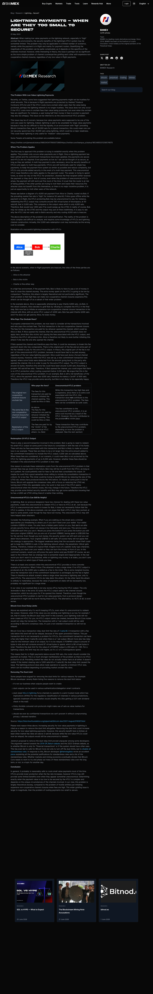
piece (13, 754)
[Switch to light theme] (134, 3)
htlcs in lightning (30, 693)
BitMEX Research (107, 68)
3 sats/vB (63, 631)
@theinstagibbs (66, 751)
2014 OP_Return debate (50, 743)
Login (127, 3)
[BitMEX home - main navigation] (10, 3)
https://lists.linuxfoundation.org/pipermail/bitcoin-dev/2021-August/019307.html (51, 721)
